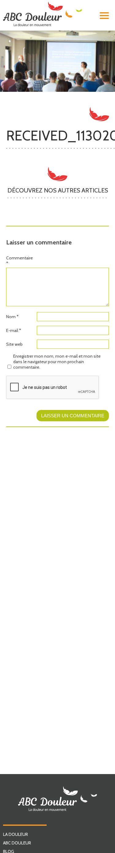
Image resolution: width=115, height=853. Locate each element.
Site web (14, 344)
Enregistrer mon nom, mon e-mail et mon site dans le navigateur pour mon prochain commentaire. (57, 361)
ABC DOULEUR (17, 843)
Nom (12, 316)
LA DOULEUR (15, 834)
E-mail (13, 330)
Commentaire (19, 260)
